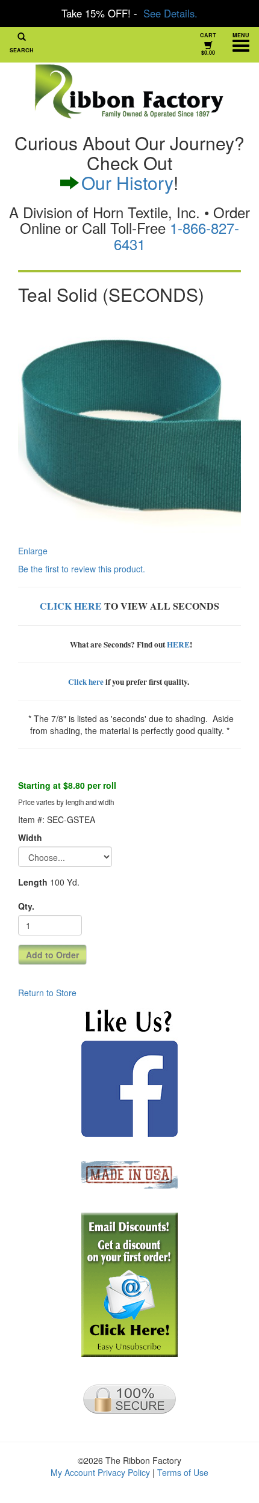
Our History (127, 182)
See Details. (170, 13)
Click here (86, 682)
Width (30, 837)
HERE (178, 644)
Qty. (26, 906)
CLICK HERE (71, 606)
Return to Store (47, 993)
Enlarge (33, 551)
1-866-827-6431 (176, 235)
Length (33, 882)
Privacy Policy (124, 1472)
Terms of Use (182, 1472)
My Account (73, 1472)
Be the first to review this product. (81, 569)
